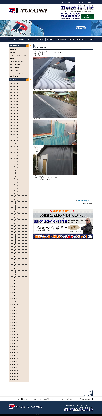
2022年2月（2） (14, 197)
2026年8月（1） (14, 83)
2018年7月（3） (14, 314)
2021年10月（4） (14, 209)
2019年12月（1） (14, 272)
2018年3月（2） (14, 326)
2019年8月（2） (14, 278)
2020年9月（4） (14, 245)
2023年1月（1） (14, 167)
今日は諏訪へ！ (14, 76)
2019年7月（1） (14, 281)
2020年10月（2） (14, 242)
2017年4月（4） (14, 358)
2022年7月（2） (14, 182)
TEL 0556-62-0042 (79, 409)
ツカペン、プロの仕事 (15, 399)
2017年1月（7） (14, 367)
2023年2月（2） (14, 164)
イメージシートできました (17, 73)
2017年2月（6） (14, 364)
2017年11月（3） (14, 338)
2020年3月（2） (14, 263)
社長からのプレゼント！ (16, 64)
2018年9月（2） (14, 308)
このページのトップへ (89, 393)
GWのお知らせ (14, 52)
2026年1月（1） (14, 89)
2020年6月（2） (14, 254)
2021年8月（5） (14, 212)
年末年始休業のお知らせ (16, 61)
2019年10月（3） (14, 275)
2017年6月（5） (14, 352)
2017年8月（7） (14, 346)
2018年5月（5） (14, 320)
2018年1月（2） (14, 332)
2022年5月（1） (14, 188)
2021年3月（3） (14, 227)
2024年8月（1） (14, 122)
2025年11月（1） (14, 95)
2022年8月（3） (14, 179)
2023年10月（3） (14, 143)
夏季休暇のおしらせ (15, 49)
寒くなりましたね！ (15, 70)
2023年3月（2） (14, 161)
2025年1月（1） (14, 110)
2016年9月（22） (14, 379)
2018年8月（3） (14, 311)
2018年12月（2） (14, 302)
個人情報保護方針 (87, 2)
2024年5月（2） (14, 128)
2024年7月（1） (14, 125)
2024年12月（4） (14, 113)
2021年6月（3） (14, 218)
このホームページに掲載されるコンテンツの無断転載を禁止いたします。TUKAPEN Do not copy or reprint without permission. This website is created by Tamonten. (51, 414)
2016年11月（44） (15, 373)
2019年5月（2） (14, 287)
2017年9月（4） (14, 343)
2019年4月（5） (14, 290)
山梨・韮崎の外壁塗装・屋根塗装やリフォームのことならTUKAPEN (25, 406)
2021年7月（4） (14, 215)
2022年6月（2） (14, 185)
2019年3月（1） (14, 293)
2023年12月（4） (14, 140)
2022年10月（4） (14, 176)
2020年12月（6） (14, 236)
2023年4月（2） (14, 158)
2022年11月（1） (14, 173)
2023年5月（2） (14, 155)
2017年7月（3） (14, 349)
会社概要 (67, 2)
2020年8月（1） (14, 248)
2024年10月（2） (14, 119)
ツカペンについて (56, 399)
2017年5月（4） (14, 355)
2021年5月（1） (14, 221)
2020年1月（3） (14, 269)
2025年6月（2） (14, 104)
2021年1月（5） (14, 233)
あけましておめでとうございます (19, 55)
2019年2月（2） (14, 296)
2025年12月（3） (14, 92)
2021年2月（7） (14, 230)
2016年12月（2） (14, 370)
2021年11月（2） (14, 206)
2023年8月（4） (14, 146)
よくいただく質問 (44, 399)
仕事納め (12, 58)
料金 (23, 399)
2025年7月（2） (14, 101)
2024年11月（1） (14, 116)
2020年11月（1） (14, 239)
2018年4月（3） (14, 322)
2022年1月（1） (14, 200)
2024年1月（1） (14, 137)
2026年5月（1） (14, 86)
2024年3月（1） (14, 134)
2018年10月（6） (14, 305)
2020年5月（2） (14, 257)
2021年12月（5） (14, 203)
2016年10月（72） (15, 376)
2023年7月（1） (14, 149)
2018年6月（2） (14, 316)
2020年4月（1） (14, 260)
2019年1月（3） (14, 299)
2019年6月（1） (14, 284)
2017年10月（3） (14, 340)
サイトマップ (76, 2)
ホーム (61, 2)
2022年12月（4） (14, 170)
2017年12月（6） (14, 334)
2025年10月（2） (14, 98)
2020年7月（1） (14, 251)
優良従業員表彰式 (14, 67)
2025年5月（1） (14, 107)
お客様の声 (35, 399)
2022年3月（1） (14, 194)
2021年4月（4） (14, 224)
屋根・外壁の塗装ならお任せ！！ (85, 200)
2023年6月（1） (14, 152)
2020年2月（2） (14, 266)
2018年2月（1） (14, 328)
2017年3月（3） (14, 361)
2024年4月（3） (14, 131)
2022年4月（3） (14, 191)
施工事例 (28, 399)
